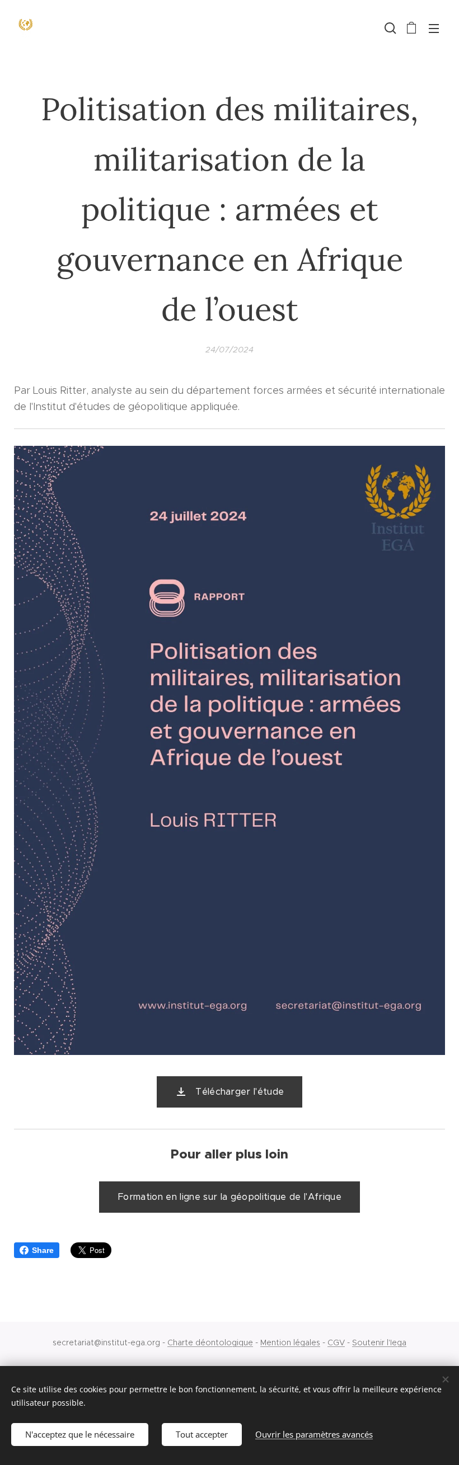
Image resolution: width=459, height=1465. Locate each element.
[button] (389, 28)
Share (43, 1250)
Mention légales (290, 1342)
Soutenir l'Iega (379, 1342)
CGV (336, 1342)
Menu (434, 28)
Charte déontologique (210, 1342)
